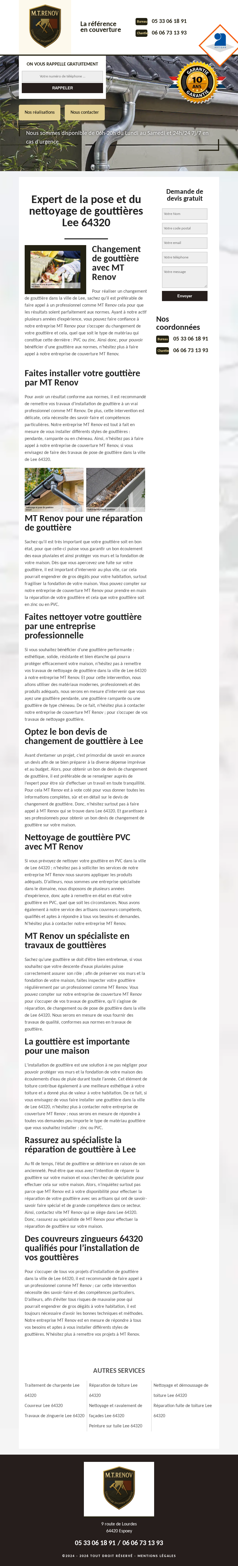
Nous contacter (85, 112)
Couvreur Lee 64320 (44, 1406)
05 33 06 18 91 (169, 21)
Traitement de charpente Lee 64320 (52, 1390)
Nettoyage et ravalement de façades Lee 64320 (115, 1411)
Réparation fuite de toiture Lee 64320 (183, 1411)
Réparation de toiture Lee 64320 (113, 1390)
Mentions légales (157, 1556)
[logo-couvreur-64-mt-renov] (45, 27)
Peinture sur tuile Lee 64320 (115, 1426)
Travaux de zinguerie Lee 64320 (54, 1416)
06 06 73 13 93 (169, 33)
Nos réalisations (40, 112)
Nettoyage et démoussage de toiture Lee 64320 (181, 1390)
